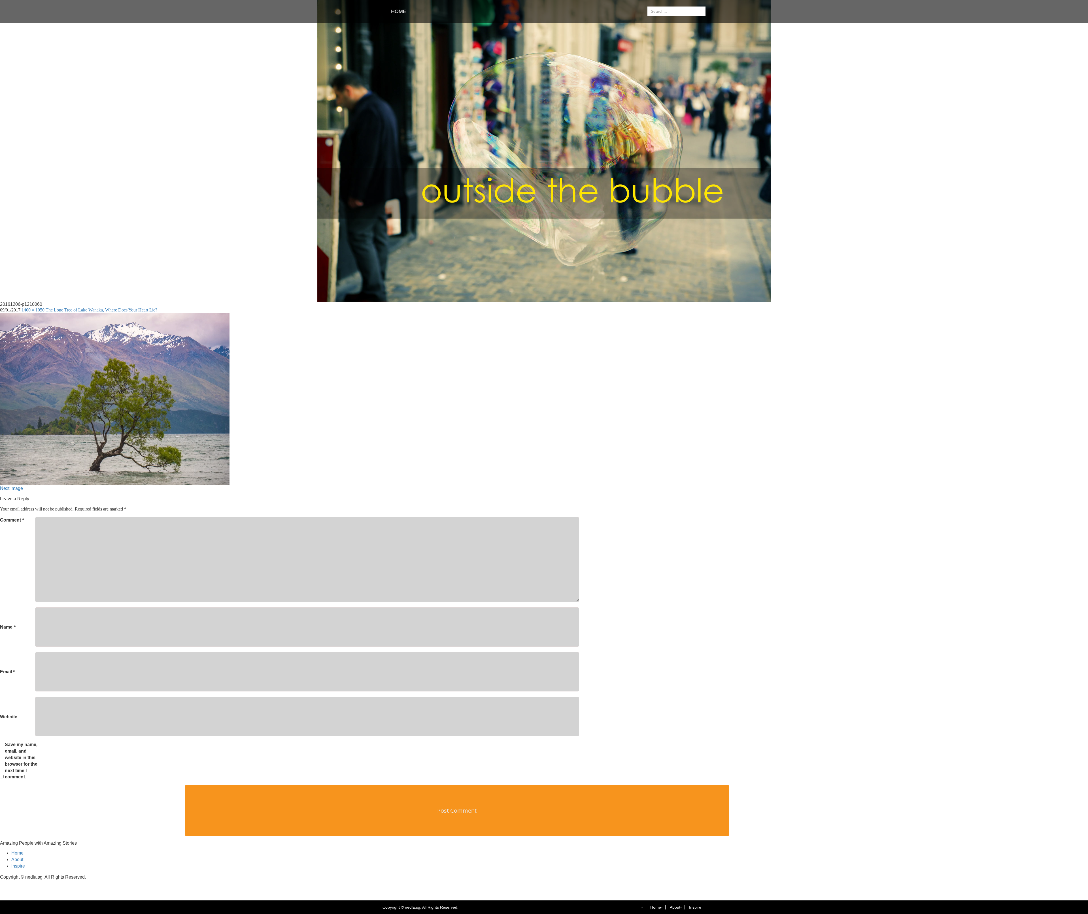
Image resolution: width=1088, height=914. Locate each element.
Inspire (18, 866)
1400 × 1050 (33, 309)
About (17, 859)
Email (7, 671)
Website (8, 716)
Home (398, 11)
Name (8, 627)
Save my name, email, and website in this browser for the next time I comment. (21, 760)
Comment (12, 520)
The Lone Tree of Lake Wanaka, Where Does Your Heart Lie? (101, 309)
